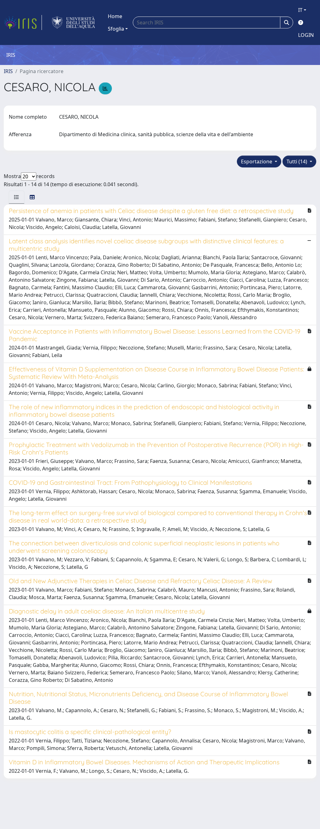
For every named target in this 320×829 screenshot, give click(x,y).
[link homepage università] (73, 22)
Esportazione (257, 161)
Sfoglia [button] (116, 28)
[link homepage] (23, 22)
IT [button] (300, 10)
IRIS (8, 71)
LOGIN (306, 35)
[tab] (16, 197)
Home (115, 16)
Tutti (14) (297, 161)
